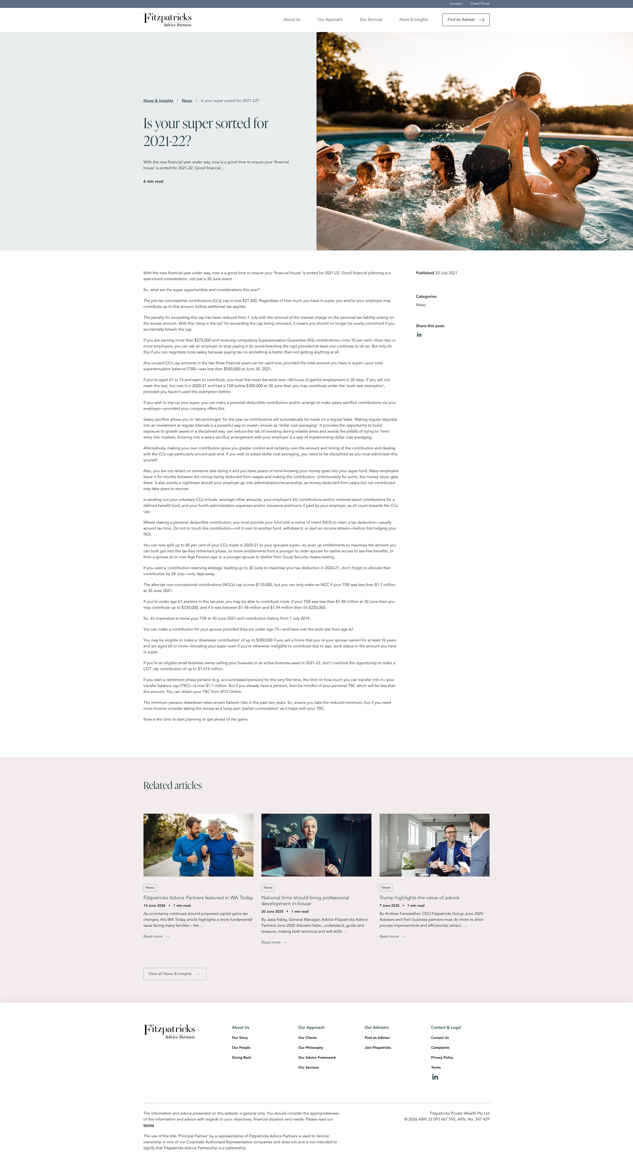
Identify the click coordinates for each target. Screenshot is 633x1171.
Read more (153, 937)
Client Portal (480, 4)
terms (148, 1125)
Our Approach (330, 20)
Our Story (240, 1038)
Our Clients (307, 1038)
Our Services (371, 20)
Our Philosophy (310, 1048)
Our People (241, 1048)
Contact (456, 4)
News (187, 101)
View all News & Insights (170, 974)
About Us (292, 20)
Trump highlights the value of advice (419, 898)
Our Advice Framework (317, 1058)
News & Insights (414, 20)
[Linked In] (460, 1077)
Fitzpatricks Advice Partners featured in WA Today (198, 898)
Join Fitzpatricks (378, 1048)
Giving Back (241, 1058)
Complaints (440, 1048)
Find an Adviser (461, 20)
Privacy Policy (442, 1058)
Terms (436, 1068)
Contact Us (440, 1038)
